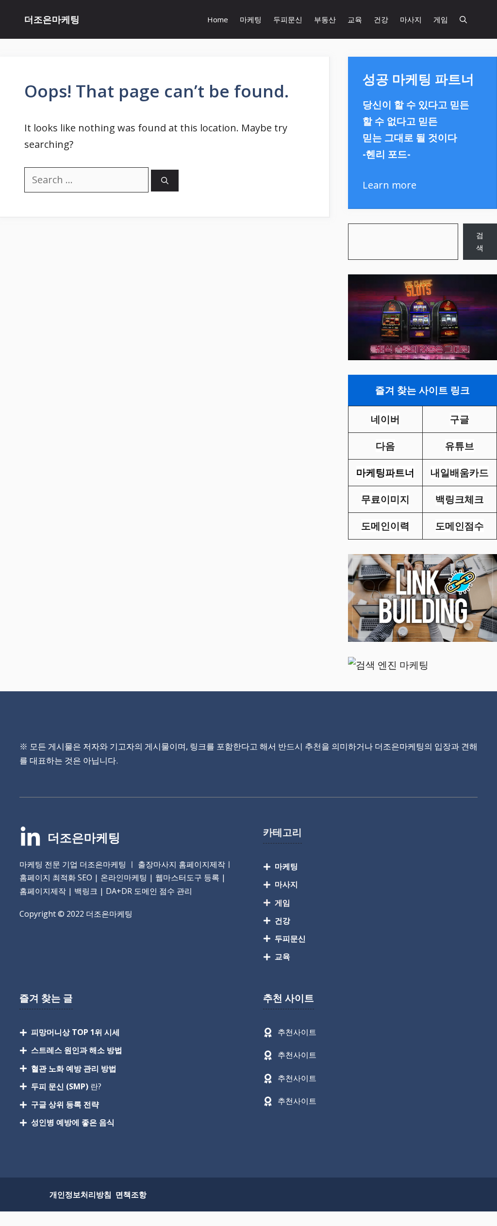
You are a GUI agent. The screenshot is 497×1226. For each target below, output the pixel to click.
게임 (440, 19)
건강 (381, 19)
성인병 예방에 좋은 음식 (73, 1122)
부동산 (325, 19)
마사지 (411, 19)
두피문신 (287, 19)
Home (217, 19)
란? (66, 1086)
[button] (463, 19)
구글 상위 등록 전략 (65, 1104)
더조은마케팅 (52, 19)
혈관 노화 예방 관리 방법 (73, 1068)
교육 (355, 19)
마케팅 (251, 19)
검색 (479, 241)
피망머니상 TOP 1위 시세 (75, 1032)
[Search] (165, 180)
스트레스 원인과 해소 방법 (76, 1050)
